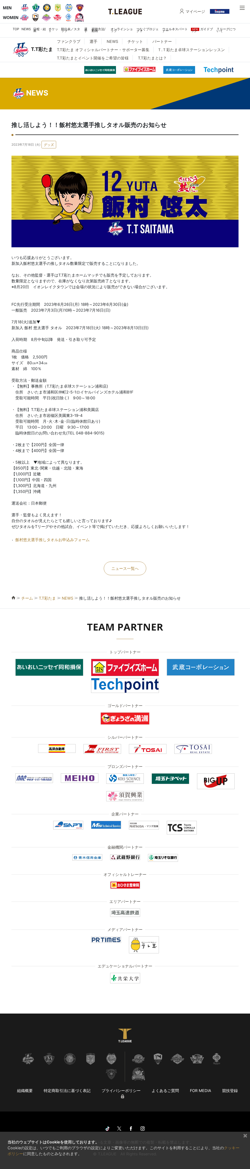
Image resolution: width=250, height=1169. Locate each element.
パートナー (162, 41)
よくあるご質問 (165, 1090)
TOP (16, 29)
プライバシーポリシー (121, 1090)
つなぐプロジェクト (147, 30)
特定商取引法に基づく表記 (67, 1090)
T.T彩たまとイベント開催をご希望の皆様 (93, 58)
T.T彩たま (47, 598)
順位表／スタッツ (70, 30)
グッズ (49, 145)
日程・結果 (39, 30)
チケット (53, 30)
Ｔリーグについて (226, 30)
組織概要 (25, 1090)
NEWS (26, 29)
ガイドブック (202, 30)
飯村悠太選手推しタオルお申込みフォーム (52, 539)
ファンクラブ (68, 41)
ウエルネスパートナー (175, 30)
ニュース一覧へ (125, 568)
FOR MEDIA (200, 1090)
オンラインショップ (122, 30)
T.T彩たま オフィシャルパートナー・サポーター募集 (103, 49)
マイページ (195, 11)
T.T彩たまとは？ (152, 58)
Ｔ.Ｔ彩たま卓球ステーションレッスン (191, 49)
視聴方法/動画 (98, 30)
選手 (85, 30)
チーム (27, 598)
